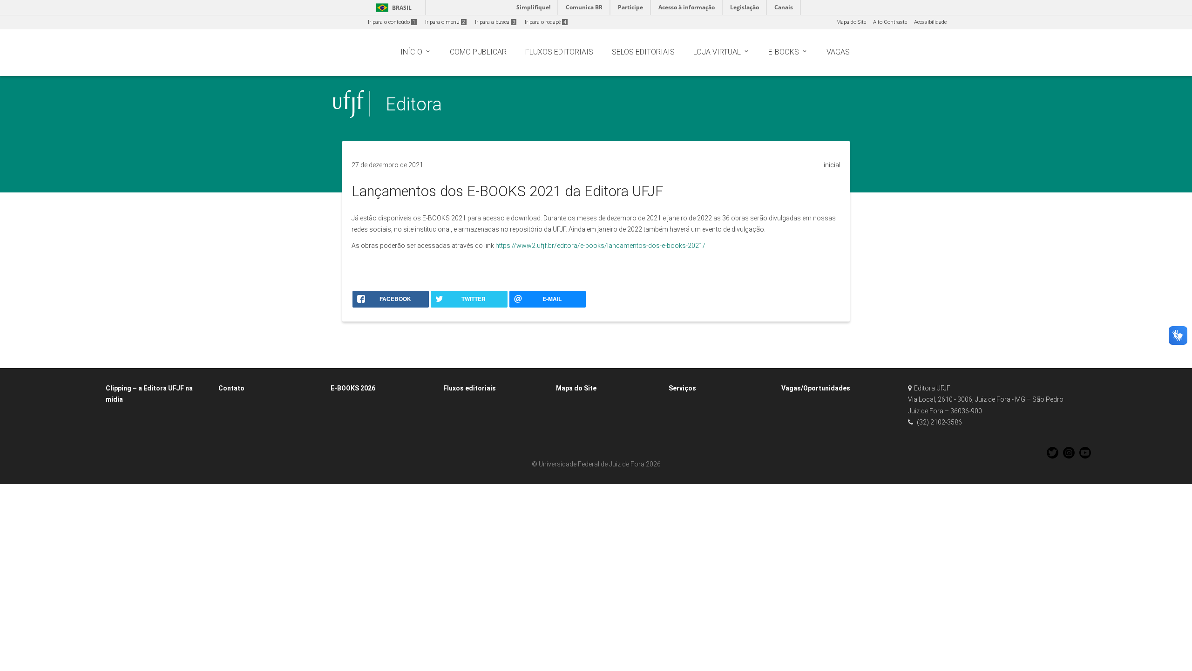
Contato (231, 388)
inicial (832, 165)
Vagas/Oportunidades (815, 388)
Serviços (682, 388)
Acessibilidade (930, 22)
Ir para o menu (445, 22)
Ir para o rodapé (545, 22)
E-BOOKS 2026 (353, 388)
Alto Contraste (890, 22)
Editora (414, 104)
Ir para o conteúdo (391, 22)
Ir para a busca (495, 22)
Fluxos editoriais (469, 388)
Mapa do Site (851, 22)
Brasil (392, 8)
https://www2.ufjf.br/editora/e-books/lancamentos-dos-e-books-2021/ (600, 245)
